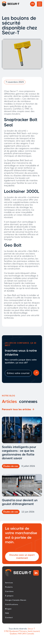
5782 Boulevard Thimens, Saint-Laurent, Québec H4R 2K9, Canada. (22, 632)
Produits (9, 587)
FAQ (7, 613)
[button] (32, 4)
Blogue (8, 609)
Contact (9, 617)
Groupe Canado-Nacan (15, 600)
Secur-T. (31, 629)
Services (9, 583)
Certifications (11, 604)
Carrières (9, 591)
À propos (9, 596)
